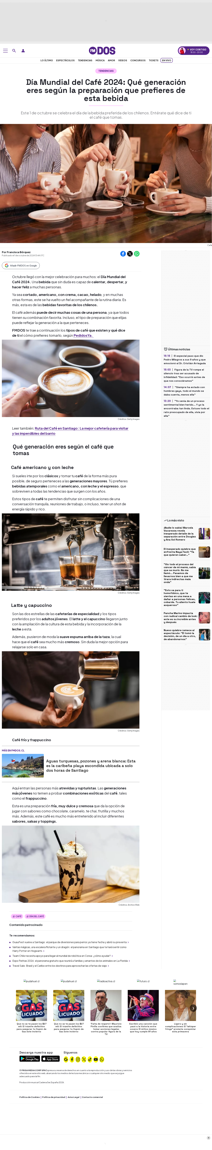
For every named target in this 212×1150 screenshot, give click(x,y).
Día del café (36, 916)
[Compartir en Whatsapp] (137, 254)
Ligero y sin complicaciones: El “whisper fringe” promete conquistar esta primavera (180, 1027)
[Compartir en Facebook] (123, 254)
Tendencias (85, 60)
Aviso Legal (73, 1097)
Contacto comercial (92, 1097)
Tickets (153, 60)
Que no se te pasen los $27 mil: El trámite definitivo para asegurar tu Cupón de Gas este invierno (31, 1027)
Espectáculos (65, 60)
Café (19, 916)
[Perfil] (23, 50)
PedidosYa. (83, 335)
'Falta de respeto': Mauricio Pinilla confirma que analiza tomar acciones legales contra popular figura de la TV (106, 1029)
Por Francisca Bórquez (16, 252)
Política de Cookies (29, 1097)
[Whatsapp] (101, 1059)
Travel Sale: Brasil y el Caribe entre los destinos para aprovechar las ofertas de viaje (59, 965)
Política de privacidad (53, 1097)
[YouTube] (95, 1059)
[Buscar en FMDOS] (14, 50)
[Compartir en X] (130, 254)
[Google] (66, 1059)
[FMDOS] (102, 50)
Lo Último (47, 60)
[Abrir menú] (5, 51)
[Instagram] (78, 1059)
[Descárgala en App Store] (50, 1058)
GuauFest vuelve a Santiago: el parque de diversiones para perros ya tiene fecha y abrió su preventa (69, 942)
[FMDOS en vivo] (182, 50)
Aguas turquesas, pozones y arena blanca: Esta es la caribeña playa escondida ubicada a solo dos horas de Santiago (91, 766)
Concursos (138, 60)
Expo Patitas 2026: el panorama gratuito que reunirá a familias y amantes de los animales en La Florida (70, 960)
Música (100, 60)
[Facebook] (72, 1059)
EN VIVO (166, 60)
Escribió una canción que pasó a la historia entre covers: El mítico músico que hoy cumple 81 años (143, 1027)
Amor (111, 60)
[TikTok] (90, 1059)
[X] (84, 1059)
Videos (122, 60)
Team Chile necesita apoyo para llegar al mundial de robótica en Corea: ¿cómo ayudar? (61, 955)
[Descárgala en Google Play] (29, 1058)
